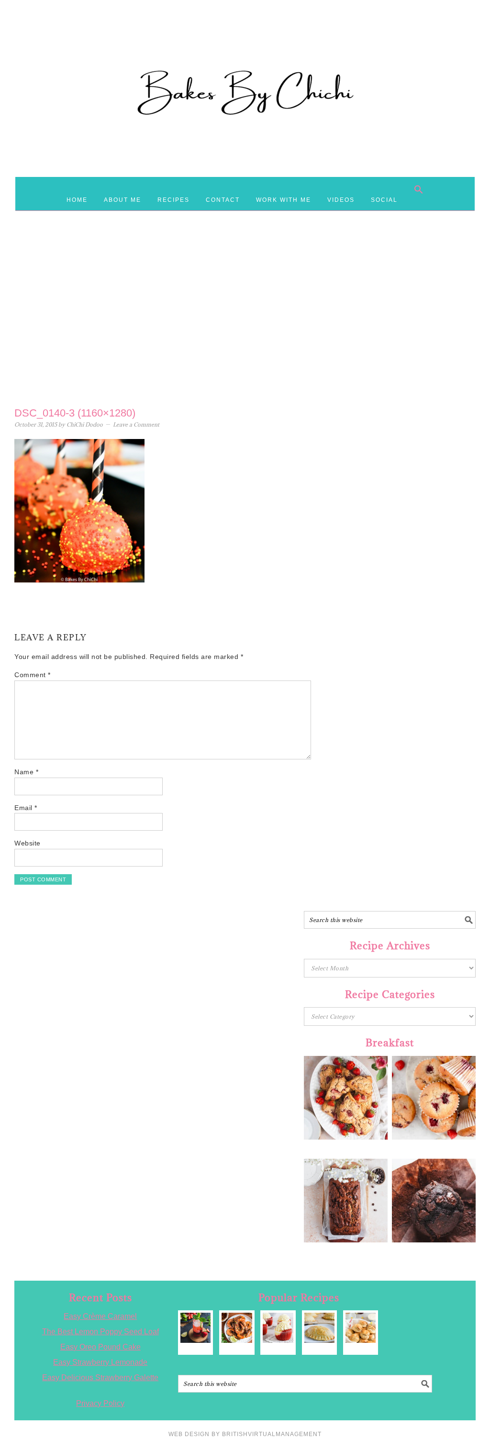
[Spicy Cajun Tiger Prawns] (237, 1328)
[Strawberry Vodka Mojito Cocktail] (195, 1328)
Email (25, 808)
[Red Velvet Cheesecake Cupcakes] (278, 1328)
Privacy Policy (100, 1403)
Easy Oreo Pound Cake (100, 1347)
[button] (418, 189)
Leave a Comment (136, 424)
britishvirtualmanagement (272, 1434)
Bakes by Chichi (245, 50)
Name (26, 772)
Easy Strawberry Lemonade (100, 1362)
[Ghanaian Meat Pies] (319, 1328)
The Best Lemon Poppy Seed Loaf (100, 1332)
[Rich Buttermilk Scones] (360, 1328)
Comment (32, 675)
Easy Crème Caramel (100, 1316)
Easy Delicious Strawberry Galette (100, 1377)
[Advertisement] (245, 326)
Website (27, 843)
